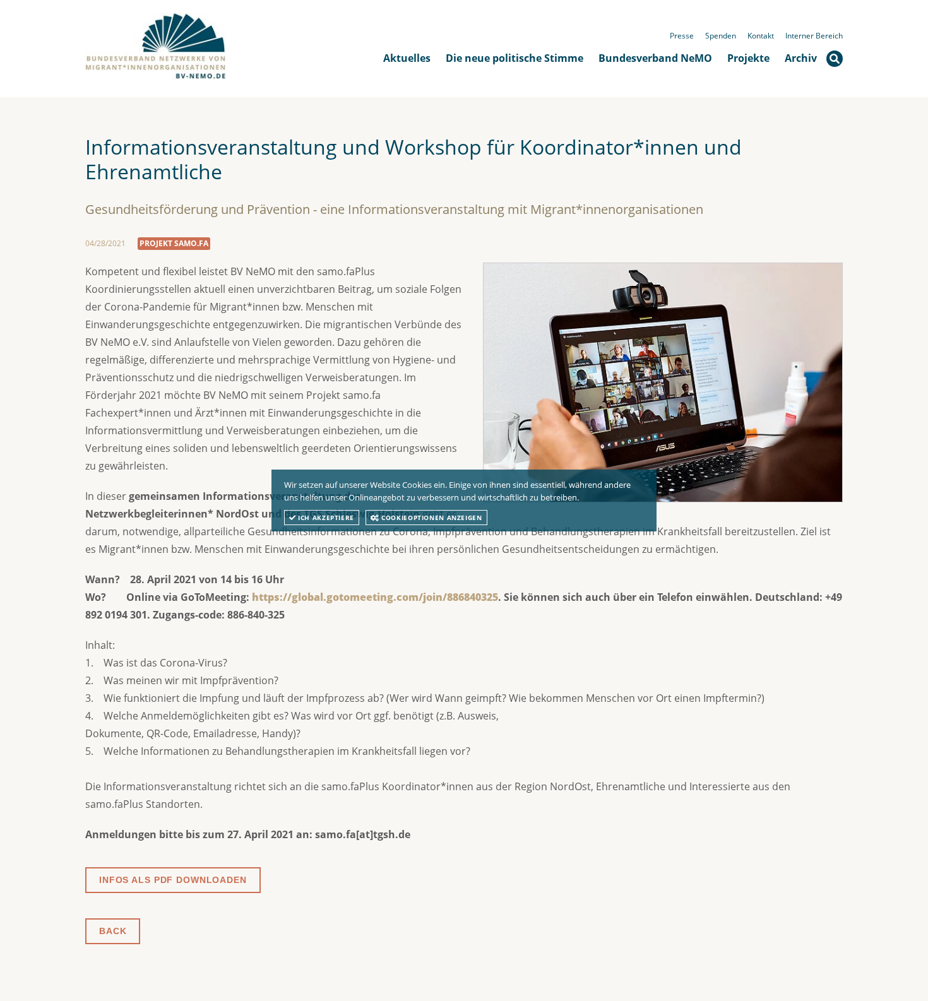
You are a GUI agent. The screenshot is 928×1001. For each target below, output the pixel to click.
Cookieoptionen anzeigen (430, 517)
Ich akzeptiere (325, 517)
